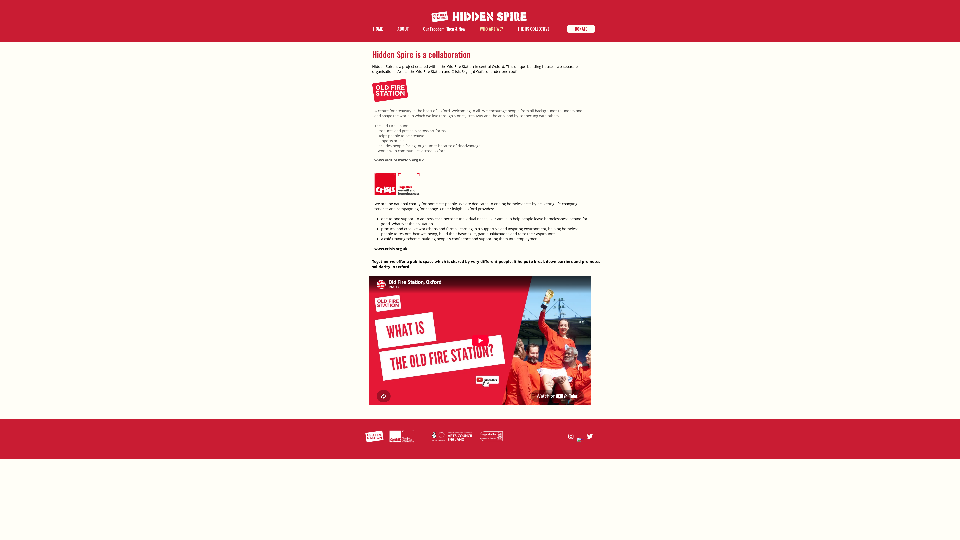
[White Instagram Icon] (571, 436)
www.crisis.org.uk (391, 249)
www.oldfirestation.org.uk (399, 160)
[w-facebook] (580, 441)
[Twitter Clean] (590, 436)
